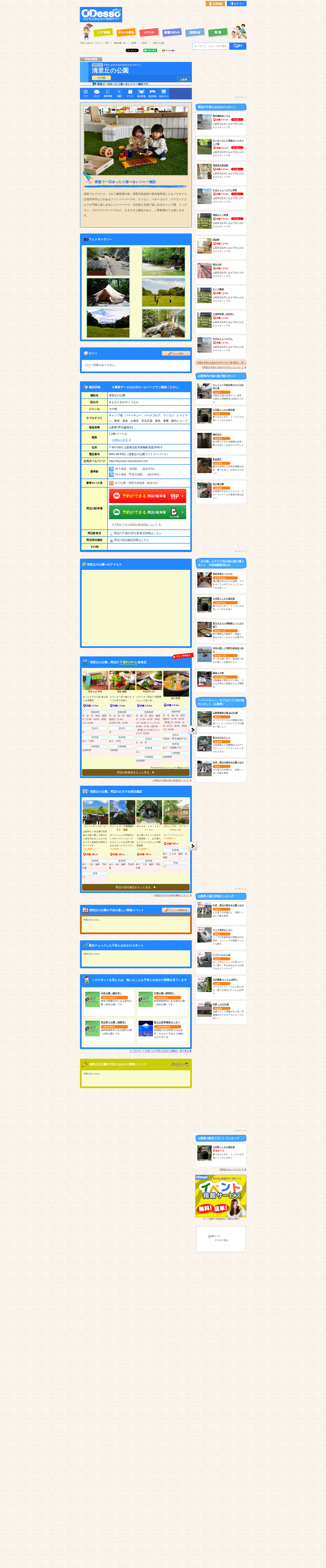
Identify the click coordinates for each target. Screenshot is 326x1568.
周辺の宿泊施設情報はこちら (131, 539)
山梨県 (183, 79)
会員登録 (217, 3)
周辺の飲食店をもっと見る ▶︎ (136, 772)
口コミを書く (178, 353)
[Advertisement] (185, 14)
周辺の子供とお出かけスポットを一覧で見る (217, 362)
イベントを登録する (178, 910)
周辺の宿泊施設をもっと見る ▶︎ (135, 887)
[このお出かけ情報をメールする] (168, 51)
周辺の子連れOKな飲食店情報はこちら (137, 533)
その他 (101, 77)
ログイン (239, 3)
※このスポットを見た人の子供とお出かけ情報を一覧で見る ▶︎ (160, 1051)
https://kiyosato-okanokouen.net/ (128, 461)
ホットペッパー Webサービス (175, 768)
